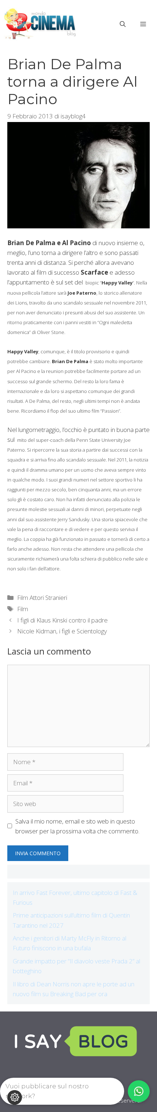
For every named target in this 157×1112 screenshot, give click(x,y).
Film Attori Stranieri (42, 597)
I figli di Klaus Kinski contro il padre (62, 620)
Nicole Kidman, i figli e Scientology (62, 631)
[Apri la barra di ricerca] (122, 24)
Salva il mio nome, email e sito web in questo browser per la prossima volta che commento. (77, 826)
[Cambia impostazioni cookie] (14, 1097)
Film (22, 609)
